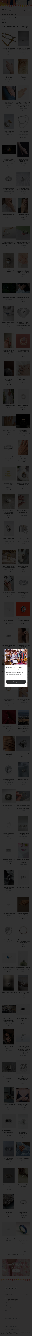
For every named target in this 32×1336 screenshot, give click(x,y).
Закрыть (24, 648)
